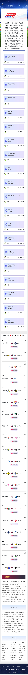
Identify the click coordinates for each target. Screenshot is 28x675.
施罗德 (12, 646)
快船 (11, 659)
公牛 (3, 657)
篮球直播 (19, 666)
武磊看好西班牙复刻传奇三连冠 (9, 597)
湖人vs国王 (13, 655)
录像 (13, 666)
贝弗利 (20, 652)
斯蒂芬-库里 (13, 650)
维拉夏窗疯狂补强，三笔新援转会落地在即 (12, 584)
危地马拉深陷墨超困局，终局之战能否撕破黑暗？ (14, 599)
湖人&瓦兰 (13, 644)
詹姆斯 (3, 650)
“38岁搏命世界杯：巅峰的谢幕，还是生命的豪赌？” (14, 601)
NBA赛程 (4, 644)
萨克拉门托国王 (23, 648)
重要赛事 (15, 672)
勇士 (3, 646)
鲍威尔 (20, 659)
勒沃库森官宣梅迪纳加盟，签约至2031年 (11, 588)
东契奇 (3, 659)
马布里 (3, 655)
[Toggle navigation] (24, 3)
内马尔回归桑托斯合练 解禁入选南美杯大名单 (13, 594)
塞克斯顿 (21, 657)
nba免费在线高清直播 (7, 648)
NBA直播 (18, 6)
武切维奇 (12, 657)
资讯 (8, 666)
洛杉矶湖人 (13, 648)
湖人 (20, 644)
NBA (3, 642)
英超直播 (10, 6)
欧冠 (8, 62)
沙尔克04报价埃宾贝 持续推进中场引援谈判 (12, 592)
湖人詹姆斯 (22, 655)
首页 (3, 666)
